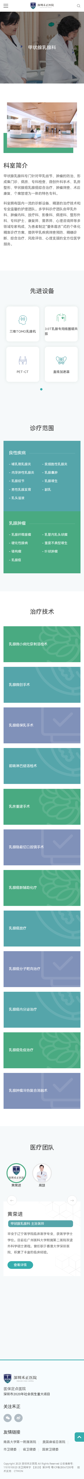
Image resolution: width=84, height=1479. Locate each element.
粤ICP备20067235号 (62, 1467)
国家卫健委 (50, 1449)
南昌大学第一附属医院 (20, 1442)
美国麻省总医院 (53, 1442)
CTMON (18, 1471)
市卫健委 (10, 1449)
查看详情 (20, 1265)
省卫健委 (29, 1449)
